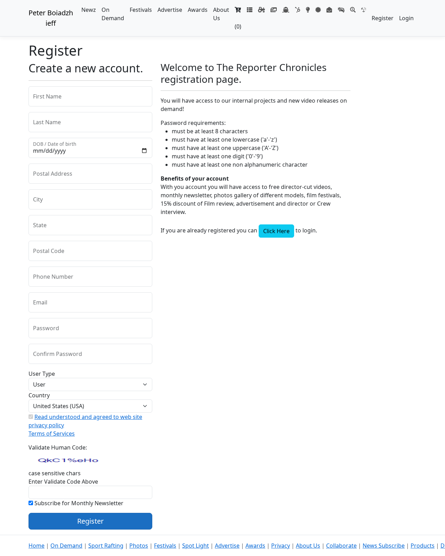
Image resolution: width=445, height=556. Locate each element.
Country (39, 395)
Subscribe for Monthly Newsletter (78, 503)
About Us (221, 14)
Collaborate (341, 545)
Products (423, 545)
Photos (138, 545)
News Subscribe (384, 545)
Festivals (141, 10)
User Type (42, 374)
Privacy (280, 545)
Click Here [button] (276, 231)
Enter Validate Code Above (63, 481)
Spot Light (195, 545)
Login (406, 18)
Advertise (169, 10)
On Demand (113, 14)
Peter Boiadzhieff (51, 18)
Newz (88, 10)
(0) (238, 22)
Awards (198, 10)
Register (383, 18)
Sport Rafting (105, 545)
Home (36, 545)
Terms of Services (52, 433)
